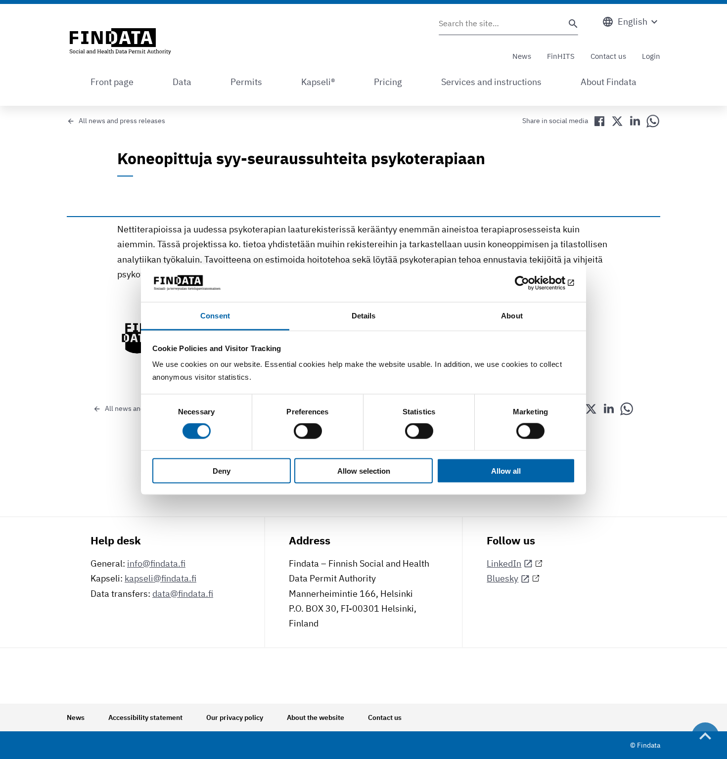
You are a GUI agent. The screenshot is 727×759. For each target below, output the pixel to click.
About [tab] (512, 316)
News (521, 56)
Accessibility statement (145, 717)
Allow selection (363, 470)
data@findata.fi (182, 593)
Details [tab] (364, 316)
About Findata (608, 82)
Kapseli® (318, 82)
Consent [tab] (215, 316)
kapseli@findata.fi (160, 578)
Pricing (388, 82)
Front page (112, 82)
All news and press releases (122, 120)
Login (651, 56)
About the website (315, 717)
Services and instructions (491, 82)
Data (182, 82)
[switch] (308, 431)
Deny (221, 470)
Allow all (506, 470)
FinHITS (561, 56)
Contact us (608, 56)
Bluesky (502, 578)
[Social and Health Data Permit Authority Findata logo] (120, 42)
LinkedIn (504, 563)
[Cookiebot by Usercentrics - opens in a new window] (532, 282)
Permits (246, 82)
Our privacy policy (234, 717)
